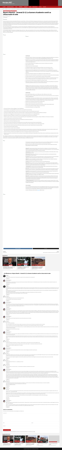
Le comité (4, 6)
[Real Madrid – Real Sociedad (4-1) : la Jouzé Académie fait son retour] (9, 261)
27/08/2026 (8, 445)
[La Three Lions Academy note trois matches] (54, 439)
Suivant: (51, 252)
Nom (4, 422)
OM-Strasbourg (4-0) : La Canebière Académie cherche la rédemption (37, 268)
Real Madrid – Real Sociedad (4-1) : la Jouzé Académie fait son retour (9, 268)
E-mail (32, 422)
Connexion (44, 6)
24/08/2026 (19, 445)
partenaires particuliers (10, 6)
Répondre (8, 278)
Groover (7, 387)
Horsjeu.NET (7, 2)
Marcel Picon (16, 445)
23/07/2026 (54, 445)
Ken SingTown (51, 445)
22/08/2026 (30, 445)
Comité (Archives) (34, 6)
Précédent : (5, 252)
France (16, 6)
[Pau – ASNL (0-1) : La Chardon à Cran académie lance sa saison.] (24, 261)
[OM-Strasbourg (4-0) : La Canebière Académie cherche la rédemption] (38, 261)
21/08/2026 (41, 445)
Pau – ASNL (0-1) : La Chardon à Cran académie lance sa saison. (23, 268)
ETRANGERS (20, 6)
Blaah (27, 445)
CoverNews (33, 448)
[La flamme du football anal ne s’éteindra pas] (42, 439)
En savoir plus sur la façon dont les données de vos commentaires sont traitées (25, 431)
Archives (40, 6)
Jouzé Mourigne (5, 445)
